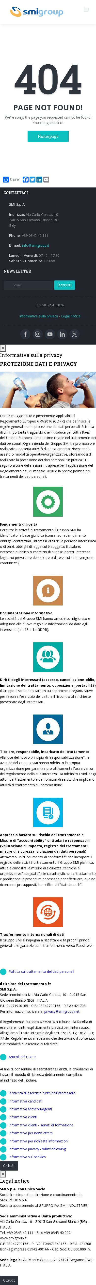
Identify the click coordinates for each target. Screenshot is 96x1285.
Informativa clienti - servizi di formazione (41, 1125)
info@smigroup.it (35, 245)
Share (14, 179)
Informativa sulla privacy (38, 316)
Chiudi (9, 1165)
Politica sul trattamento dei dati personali (41, 971)
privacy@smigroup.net (62, 1011)
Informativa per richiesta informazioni (38, 1141)
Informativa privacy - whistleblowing (37, 1149)
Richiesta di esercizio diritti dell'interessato (42, 1093)
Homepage (48, 136)
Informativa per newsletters (31, 1133)
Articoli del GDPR (22, 1056)
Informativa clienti (23, 1117)
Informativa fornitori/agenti (30, 1109)
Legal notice (70, 316)
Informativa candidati (25, 1101)
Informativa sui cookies (27, 1157)
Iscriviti (64, 285)
